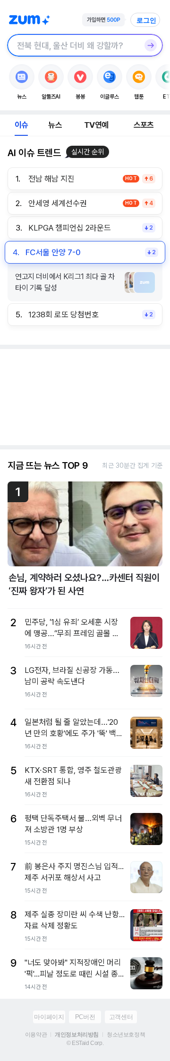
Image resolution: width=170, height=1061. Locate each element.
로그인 (146, 20)
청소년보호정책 (126, 1034)
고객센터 (121, 1016)
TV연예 (96, 125)
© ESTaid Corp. (85, 1043)
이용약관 (36, 1034)
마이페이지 (49, 1016)
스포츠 (144, 125)
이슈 (21, 125)
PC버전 (85, 1016)
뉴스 (54, 125)
